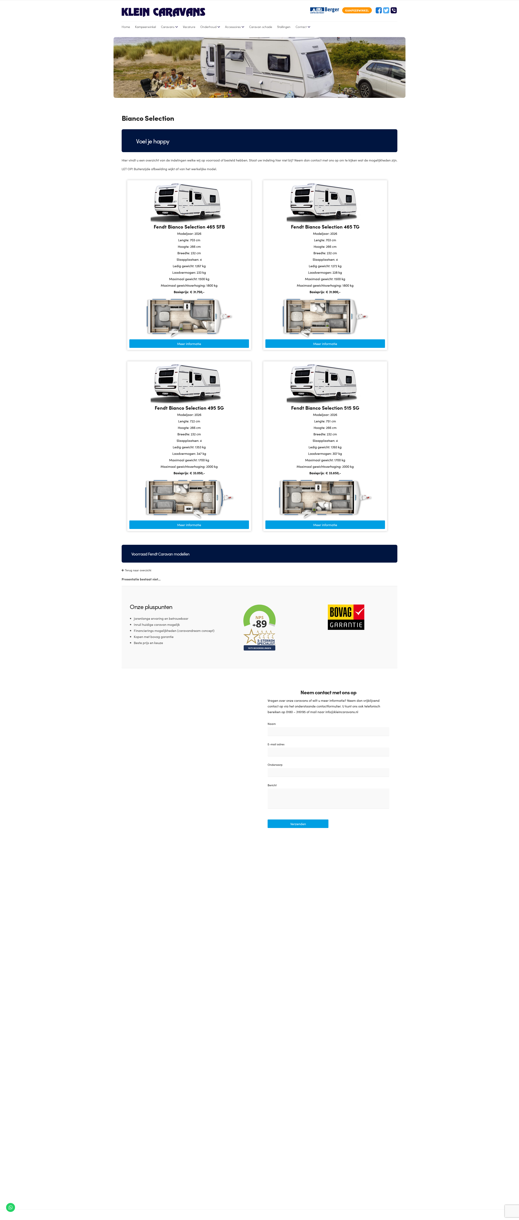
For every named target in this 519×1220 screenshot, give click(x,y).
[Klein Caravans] (163, 12)
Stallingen (284, 27)
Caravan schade (260, 27)
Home (126, 27)
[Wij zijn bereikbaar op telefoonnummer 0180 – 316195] (394, 10)
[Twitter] (386, 10)
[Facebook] (379, 10)
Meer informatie (189, 343)
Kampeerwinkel (145, 27)
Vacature (189, 27)
